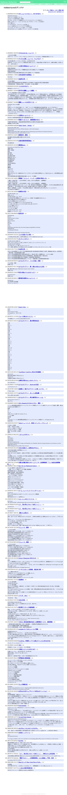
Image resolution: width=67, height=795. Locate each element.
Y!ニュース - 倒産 (23, 542)
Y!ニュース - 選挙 (23, 527)
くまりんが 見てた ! (24, 434)
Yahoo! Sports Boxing (25, 125)
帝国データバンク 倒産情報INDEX (29, 119)
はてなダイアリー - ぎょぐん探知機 (28, 393)
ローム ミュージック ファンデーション (29, 490)
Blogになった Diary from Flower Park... (29, 762)
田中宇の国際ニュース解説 (26, 90)
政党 (63, 10)
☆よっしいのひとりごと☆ (26, 499)
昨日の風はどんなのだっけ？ (26, 272)
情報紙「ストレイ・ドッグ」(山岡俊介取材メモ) (32, 178)
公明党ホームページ (24, 115)
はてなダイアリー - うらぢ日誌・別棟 (29, 261)
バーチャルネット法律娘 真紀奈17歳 (29, 569)
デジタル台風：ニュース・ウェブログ (29, 58)
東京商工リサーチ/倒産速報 (26, 607)
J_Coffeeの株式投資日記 (25, 768)
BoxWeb (20, 740)
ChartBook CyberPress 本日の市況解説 (29, 372)
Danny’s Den (22, 307)
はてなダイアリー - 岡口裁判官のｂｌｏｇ (30, 397)
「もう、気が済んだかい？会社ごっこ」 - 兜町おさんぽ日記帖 (36, 753)
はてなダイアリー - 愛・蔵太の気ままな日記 (31, 266)
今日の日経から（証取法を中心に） (28, 448)
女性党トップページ (24, 732)
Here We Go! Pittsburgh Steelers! (27, 466)
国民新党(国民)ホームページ (26, 278)
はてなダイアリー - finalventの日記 (28, 384)
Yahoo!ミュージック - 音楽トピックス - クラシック (33, 423)
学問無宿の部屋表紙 (24, 658)
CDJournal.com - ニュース (26, 53)
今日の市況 (21, 600)
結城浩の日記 (22, 191)
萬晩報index (21, 145)
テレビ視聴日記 (23, 684)
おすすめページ (60, 11)
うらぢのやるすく (23, 86)
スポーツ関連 (58, 10)
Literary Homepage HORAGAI (27, 558)
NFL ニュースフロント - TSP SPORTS (29, 13)
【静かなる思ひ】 (23, 513)
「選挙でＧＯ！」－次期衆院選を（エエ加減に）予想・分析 (36, 758)
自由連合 (21, 579)
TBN (19, 645)
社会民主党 (21, 249)
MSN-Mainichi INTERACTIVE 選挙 (29, 403)
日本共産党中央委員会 (25, 74)
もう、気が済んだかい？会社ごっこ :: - (29, 504)
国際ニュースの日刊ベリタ (26, 102)
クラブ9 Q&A (22, 595)
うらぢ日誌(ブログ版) (24, 234)
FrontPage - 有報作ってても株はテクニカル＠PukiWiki (34, 641)
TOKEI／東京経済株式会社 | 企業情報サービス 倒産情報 (35, 622)
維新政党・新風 (23, 135)
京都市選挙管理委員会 (25, 140)
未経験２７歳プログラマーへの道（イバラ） (31, 389)
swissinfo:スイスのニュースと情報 (28, 629)
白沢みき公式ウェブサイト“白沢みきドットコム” (32, 691)
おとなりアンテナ (52, 11)
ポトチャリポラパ (23, 239)
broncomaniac (22, 705)
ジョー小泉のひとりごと (25, 316)
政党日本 (21, 213)
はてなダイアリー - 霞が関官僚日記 (28, 320)
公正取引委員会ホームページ (26, 66)
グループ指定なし (50, 10)
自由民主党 (21, 79)
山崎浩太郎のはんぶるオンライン (28, 380)
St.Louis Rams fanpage (24, 717)
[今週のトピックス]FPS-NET (26, 649)
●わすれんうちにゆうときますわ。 (28, 728)
